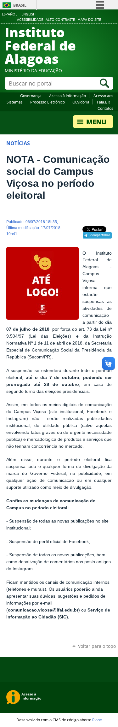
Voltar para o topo (97, 646)
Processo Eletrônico (47, 101)
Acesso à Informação (67, 95)
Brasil (19, 5)
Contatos (105, 108)
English (28, 14)
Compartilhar (100, 235)
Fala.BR (103, 101)
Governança (31, 95)
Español (9, 14)
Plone (97, 719)
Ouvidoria (80, 101)
